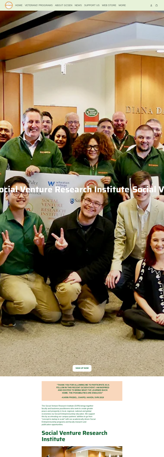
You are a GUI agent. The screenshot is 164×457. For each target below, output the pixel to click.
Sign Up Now (82, 368)
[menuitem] (18, 5)
